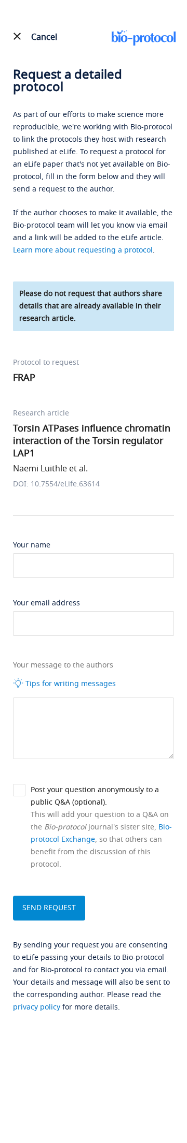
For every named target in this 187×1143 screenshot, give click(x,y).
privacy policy (36, 1007)
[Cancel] (17, 36)
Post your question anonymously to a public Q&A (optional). (95, 796)
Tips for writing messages (69, 683)
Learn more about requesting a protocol (83, 250)
